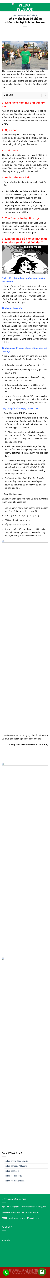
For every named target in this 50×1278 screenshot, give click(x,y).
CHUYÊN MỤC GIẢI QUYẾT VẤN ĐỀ (25, 15)
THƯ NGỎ (21, 1272)
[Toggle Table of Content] (42, 95)
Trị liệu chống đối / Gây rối (16, 1161)
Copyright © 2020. (11, 1270)
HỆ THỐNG (17, 1274)
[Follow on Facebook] (43, 7)
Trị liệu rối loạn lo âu (13, 1176)
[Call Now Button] (6, 1272)
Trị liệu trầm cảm (11, 1171)
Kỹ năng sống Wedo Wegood (33, 1270)
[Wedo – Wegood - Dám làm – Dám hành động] (25, 7)
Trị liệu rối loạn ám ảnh (14, 1181)
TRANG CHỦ (11, 1272)
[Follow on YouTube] (46, 7)
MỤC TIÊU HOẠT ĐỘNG (35, 1272)
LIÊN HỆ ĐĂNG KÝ (30, 1274)
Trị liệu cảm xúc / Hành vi (15, 1166)
